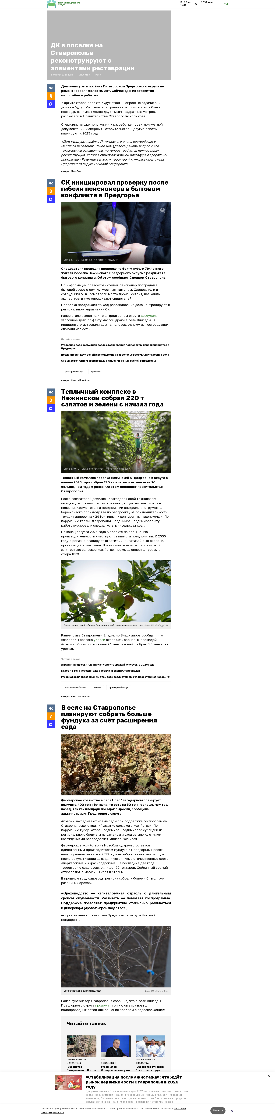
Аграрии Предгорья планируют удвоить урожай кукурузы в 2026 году (107, 664)
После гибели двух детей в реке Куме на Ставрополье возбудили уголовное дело (115, 354)
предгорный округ (73, 371)
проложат (103, 1005)
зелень (97, 687)
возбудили (149, 316)
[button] (68, 1082)
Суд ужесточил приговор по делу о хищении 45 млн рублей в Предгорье (108, 360)
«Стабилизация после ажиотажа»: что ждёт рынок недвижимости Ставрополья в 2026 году (134, 1082)
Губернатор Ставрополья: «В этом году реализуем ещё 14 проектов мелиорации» (115, 676)
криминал (96, 371)
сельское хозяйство (75, 687)
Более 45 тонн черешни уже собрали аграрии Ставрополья (100, 670)
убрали (99, 640)
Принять (218, 1110)
